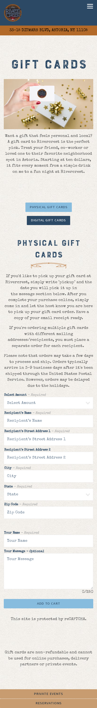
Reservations (49, 703)
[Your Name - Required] (48, 541)
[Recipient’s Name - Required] (48, 421)
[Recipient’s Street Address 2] (48, 458)
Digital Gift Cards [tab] (48, 220)
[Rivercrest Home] (13, 13)
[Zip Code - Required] (48, 512)
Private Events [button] (48, 694)
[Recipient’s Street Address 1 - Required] (48, 439)
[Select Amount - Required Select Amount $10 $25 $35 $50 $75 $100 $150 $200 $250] (48, 403)
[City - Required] (48, 476)
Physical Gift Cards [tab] (49, 207)
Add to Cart (48, 603)
